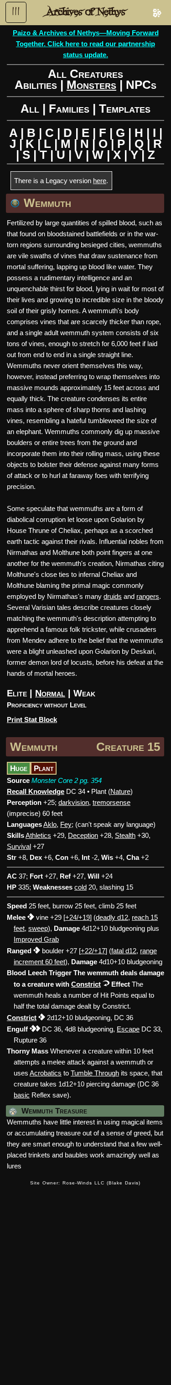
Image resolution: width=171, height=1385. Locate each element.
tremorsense (111, 802)
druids (113, 596)
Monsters (91, 85)
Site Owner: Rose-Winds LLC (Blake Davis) (85, 1182)
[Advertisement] (85, 1280)
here (99, 181)
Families (69, 108)
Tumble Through (95, 1073)
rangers (147, 596)
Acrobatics (46, 1073)
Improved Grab (36, 939)
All (30, 108)
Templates (124, 108)
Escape (128, 1029)
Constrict (86, 984)
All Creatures (85, 74)
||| (16, 11)
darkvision (73, 802)
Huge (18, 768)
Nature (120, 791)
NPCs (141, 85)
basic (22, 1095)
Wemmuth (33, 747)
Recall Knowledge (35, 791)
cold (80, 887)
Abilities (36, 85)
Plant (43, 768)
